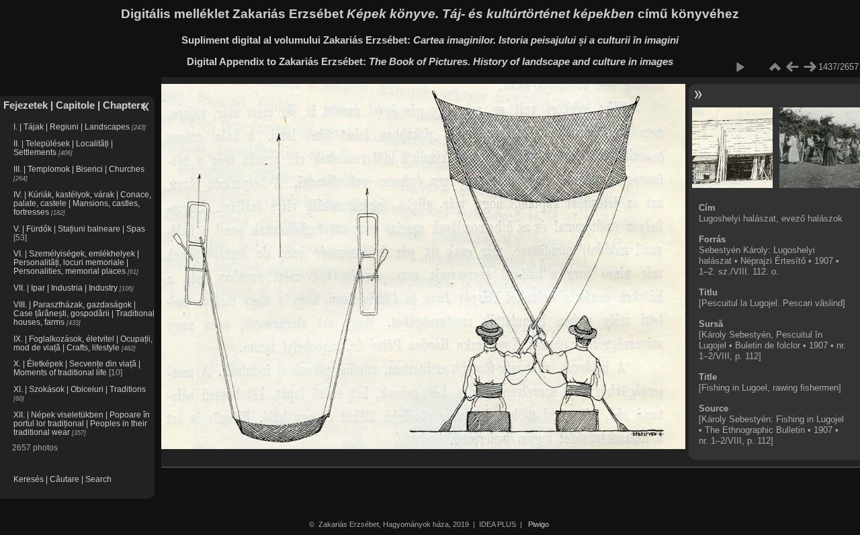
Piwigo (538, 524)
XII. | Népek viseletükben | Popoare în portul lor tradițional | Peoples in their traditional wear (81, 423)
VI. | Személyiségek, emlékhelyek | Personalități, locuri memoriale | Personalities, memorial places (76, 262)
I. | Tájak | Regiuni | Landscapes (71, 126)
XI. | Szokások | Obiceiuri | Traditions (79, 389)
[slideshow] (739, 67)
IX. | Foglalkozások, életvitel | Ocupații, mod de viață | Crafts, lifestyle (83, 343)
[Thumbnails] (774, 67)
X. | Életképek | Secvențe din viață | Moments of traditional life (76, 368)
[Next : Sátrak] (809, 67)
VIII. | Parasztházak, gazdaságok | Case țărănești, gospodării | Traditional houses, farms (84, 313)
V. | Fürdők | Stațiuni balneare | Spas (79, 228)
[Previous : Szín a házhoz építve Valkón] (792, 67)
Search (98, 479)
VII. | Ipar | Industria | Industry (65, 287)
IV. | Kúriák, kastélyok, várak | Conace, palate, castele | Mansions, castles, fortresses (82, 203)
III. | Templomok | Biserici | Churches (78, 168)
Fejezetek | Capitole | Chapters (74, 105)
